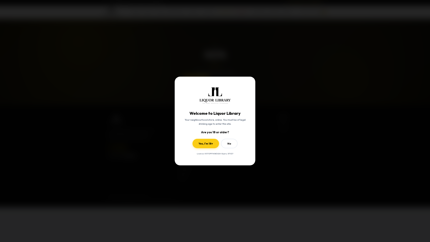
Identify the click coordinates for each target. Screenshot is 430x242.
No (229, 143)
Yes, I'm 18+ (206, 143)
